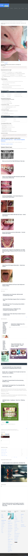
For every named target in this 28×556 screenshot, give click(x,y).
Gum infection (15, 519)
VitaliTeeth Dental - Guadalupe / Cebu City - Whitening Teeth (13, 401)
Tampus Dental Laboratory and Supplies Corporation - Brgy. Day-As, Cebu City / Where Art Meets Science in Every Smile (13, 504)
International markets (3, 520)
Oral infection (15, 527)
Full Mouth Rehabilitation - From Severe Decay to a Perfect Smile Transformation (12, 196)
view (7, 422)
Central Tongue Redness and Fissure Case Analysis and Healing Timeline (13, 285)
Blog (19, 8)
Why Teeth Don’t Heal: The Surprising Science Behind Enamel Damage (13, 304)
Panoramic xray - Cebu (7, 376)
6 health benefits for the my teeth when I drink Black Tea (13, 462)
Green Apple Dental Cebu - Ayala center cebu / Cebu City (5, 345)
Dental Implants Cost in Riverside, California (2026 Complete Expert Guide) (13, 295)
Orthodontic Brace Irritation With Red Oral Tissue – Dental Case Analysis (14, 215)
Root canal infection (16, 536)
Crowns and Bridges (10, 544)
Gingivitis (15, 516)
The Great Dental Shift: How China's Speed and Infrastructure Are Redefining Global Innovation (11, 368)
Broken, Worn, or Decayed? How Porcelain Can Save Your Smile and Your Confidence (14, 372)
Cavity (8, 537)
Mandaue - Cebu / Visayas (4, 455)
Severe (21, 520)
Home (8, 8)
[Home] (4, 5)
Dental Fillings (9, 547)
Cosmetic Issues (9, 541)
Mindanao (2, 517)
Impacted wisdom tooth (17, 521)
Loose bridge (15, 524)
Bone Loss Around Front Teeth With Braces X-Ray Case (13, 161)
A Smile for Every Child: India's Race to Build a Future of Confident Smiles (14, 314)
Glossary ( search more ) (7, 144)
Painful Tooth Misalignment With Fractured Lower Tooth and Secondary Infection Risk (13, 177)
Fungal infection (6, 62)
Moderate (22, 517)
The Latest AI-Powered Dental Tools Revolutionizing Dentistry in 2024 (12, 381)
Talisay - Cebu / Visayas (4, 449)
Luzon (2, 514)
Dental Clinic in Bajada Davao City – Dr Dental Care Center (18, 324)
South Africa (2, 526)
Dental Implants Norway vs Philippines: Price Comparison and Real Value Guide (12, 309)
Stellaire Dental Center (23, 526)
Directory (11, 8)
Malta (2, 529)
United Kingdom (3, 523)
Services (23, 8)
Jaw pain (15, 522)
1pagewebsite (25, 555)
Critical (3, 61)
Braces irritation (9, 534)
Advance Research (10, 525)
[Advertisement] (14, 15)
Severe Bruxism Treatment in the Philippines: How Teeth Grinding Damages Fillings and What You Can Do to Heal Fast (13, 251)
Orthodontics (15, 530)
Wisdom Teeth (16, 539)
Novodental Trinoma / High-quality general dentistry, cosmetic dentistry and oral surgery (5, 328)
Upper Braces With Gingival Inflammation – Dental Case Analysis (13, 266)
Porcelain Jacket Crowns (17, 533)
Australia (2, 532)
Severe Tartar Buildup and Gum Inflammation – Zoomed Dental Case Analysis (13, 233)
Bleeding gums (9, 531)
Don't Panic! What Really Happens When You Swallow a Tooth (14, 300)
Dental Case (15, 8)
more (26, 428)
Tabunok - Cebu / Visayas (4, 452)
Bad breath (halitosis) (10, 528)
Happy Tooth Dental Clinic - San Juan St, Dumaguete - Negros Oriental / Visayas (17, 345)
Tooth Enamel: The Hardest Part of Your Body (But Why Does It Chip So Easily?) (13, 386)
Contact (26, 8)
